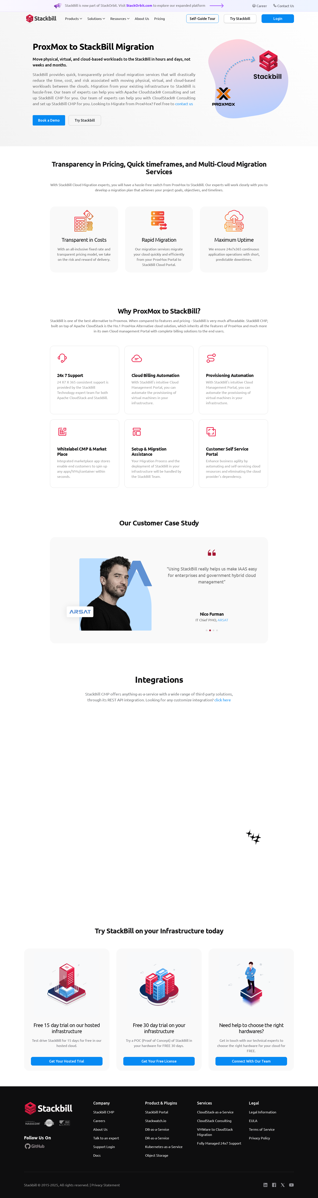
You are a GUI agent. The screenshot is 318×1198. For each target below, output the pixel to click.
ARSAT (223, 620)
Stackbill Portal (156, 1112)
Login (277, 19)
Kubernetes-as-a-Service (164, 1147)
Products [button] (72, 18)
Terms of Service (262, 1129)
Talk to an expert (106, 1138)
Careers (99, 1121)
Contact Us (285, 6)
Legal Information (262, 1112)
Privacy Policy (259, 1138)
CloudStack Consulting (214, 1121)
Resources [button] (118, 18)
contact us (184, 103)
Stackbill (31, 1185)
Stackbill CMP (103, 1112)
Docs (97, 1155)
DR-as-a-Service (157, 1138)
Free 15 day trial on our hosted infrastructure (67, 1028)
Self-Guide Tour (202, 19)
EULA (253, 1121)
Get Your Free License (159, 1061)
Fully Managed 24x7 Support (219, 1143)
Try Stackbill (240, 19)
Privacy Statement (106, 1185)
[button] (206, 630)
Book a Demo (49, 120)
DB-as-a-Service (157, 1129)
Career (262, 6)
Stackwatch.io (155, 1121)
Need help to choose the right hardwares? (251, 1028)
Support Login (104, 1147)
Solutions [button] (94, 18)
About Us (142, 18)
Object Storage (156, 1155)
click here (222, 699)
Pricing (159, 18)
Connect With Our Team (251, 1061)
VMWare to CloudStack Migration (215, 1132)
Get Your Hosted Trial (66, 1061)
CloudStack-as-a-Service (215, 1112)
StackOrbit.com (139, 5)
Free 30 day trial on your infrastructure (159, 1028)
